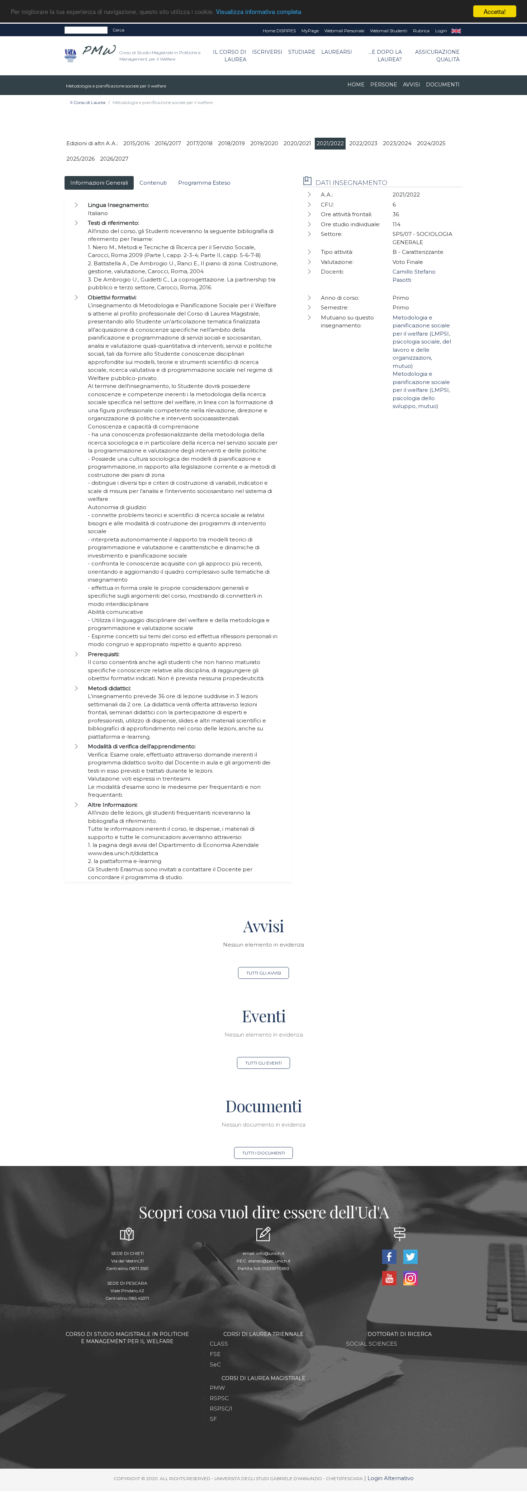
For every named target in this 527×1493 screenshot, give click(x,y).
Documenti (443, 84)
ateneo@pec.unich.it (269, 1261)
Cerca (118, 30)
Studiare (301, 52)
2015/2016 (136, 143)
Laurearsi (336, 52)
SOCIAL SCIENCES (371, 1343)
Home (356, 84)
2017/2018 (199, 143)
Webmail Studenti (388, 30)
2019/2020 (264, 143)
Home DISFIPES (279, 30)
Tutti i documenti (263, 1153)
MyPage (310, 30)
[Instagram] (410, 1277)
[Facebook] (390, 1256)
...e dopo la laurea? (385, 56)
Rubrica (421, 30)
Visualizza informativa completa (258, 11)
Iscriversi (267, 52)
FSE (215, 1354)
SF (213, 1419)
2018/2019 (231, 143)
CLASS (219, 1343)
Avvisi (411, 84)
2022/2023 (363, 143)
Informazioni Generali (99, 182)
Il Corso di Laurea (229, 56)
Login (441, 30)
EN (456, 30)
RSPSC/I (221, 1408)
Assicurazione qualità (437, 56)
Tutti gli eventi (263, 1063)
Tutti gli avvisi (263, 973)
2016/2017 (168, 143)
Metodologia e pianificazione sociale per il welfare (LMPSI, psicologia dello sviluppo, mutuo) (421, 389)
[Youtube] (390, 1277)
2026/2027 (114, 158)
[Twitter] (410, 1256)
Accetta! (495, 11)
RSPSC (219, 1398)
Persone (383, 84)
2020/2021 (297, 143)
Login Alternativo (390, 1478)
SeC (215, 1364)
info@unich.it (270, 1253)
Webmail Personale (344, 30)
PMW (217, 1387)
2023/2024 (397, 143)
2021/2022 (330, 143)
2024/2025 (431, 143)
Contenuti (153, 182)
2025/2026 (80, 158)
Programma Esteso (204, 182)
